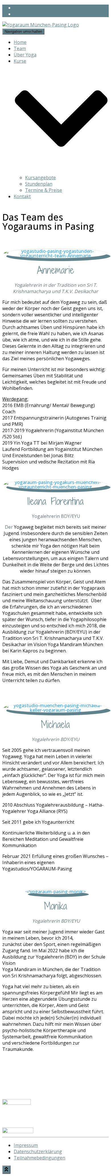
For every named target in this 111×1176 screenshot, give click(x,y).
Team (20, 48)
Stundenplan (38, 184)
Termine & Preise (43, 190)
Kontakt (22, 196)
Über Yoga (25, 55)
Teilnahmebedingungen (39, 1158)
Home (20, 42)
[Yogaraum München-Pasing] (40, 25)
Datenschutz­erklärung (38, 1151)
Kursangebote (40, 177)
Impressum (26, 1145)
